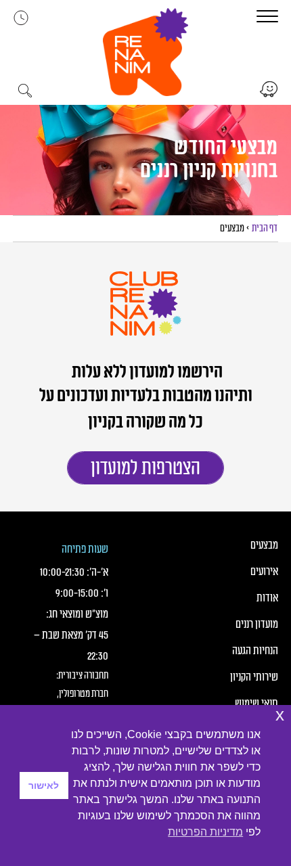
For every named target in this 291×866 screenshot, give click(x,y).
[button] (145, 52)
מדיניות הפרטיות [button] (205, 832)
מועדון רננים (256, 624)
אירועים (263, 572)
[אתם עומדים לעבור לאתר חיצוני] (268, 89)
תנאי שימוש (256, 704)
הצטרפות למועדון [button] (145, 468)
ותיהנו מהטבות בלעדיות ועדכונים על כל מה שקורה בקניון (145, 409)
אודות (266, 598)
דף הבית (264, 228)
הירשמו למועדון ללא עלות (146, 372)
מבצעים (263, 545)
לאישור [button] (43, 785)
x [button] (279, 714)
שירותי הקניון (253, 677)
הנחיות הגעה (254, 651)
